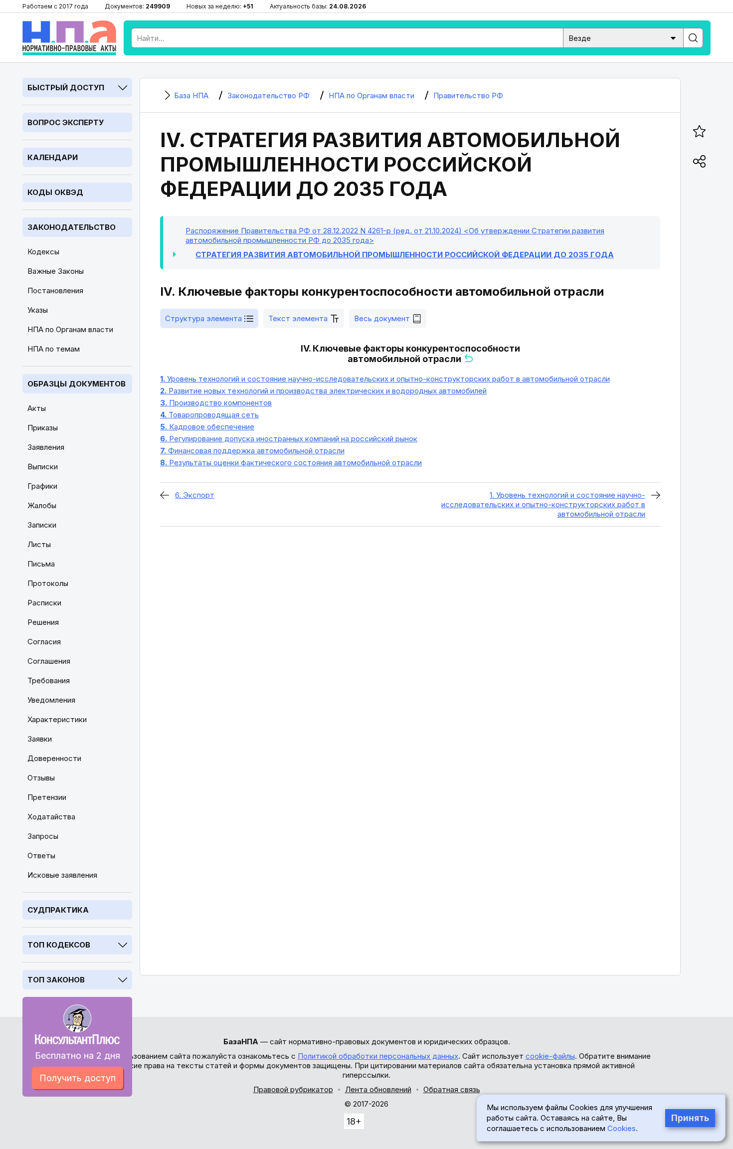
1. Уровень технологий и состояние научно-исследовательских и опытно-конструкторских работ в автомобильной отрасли (543, 504)
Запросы (42, 836)
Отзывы (41, 777)
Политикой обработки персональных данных (378, 1056)
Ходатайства (51, 816)
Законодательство (71, 227)
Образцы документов (76, 383)
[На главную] (69, 37)
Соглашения (48, 661)
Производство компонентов (216, 402)
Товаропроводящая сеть (209, 414)
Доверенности (54, 758)
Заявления (45, 447)
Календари (52, 157)
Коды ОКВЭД (55, 192)
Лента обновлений (378, 1089)
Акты (36, 408)
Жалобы (41, 505)
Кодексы (43, 251)
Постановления (55, 290)
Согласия (44, 641)
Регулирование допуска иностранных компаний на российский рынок (288, 438)
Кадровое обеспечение (207, 426)
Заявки (39, 739)
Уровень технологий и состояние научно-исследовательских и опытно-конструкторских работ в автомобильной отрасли (385, 378)
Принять (690, 1118)
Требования (48, 680)
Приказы (42, 427)
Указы (37, 310)
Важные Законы (55, 271)
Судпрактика (58, 910)
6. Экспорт (194, 495)
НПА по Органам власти (70, 329)
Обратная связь (451, 1089)
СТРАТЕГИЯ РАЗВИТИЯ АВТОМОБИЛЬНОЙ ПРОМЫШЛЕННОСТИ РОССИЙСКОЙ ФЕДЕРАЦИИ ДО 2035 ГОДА (404, 254)
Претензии (46, 797)
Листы (39, 544)
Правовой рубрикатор (293, 1089)
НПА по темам (53, 349)
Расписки (44, 602)
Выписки (42, 466)
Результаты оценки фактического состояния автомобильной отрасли (291, 462)
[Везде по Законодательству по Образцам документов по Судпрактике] (623, 37)
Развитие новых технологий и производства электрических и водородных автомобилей (323, 390)
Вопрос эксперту (65, 122)
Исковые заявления (62, 875)
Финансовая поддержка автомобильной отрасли (252, 450)
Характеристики (57, 719)
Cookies (621, 1128)
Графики (42, 486)
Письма (41, 564)
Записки (41, 525)
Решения (43, 622)
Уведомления (51, 700)
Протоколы (47, 583)
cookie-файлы (550, 1056)
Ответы (41, 855)
